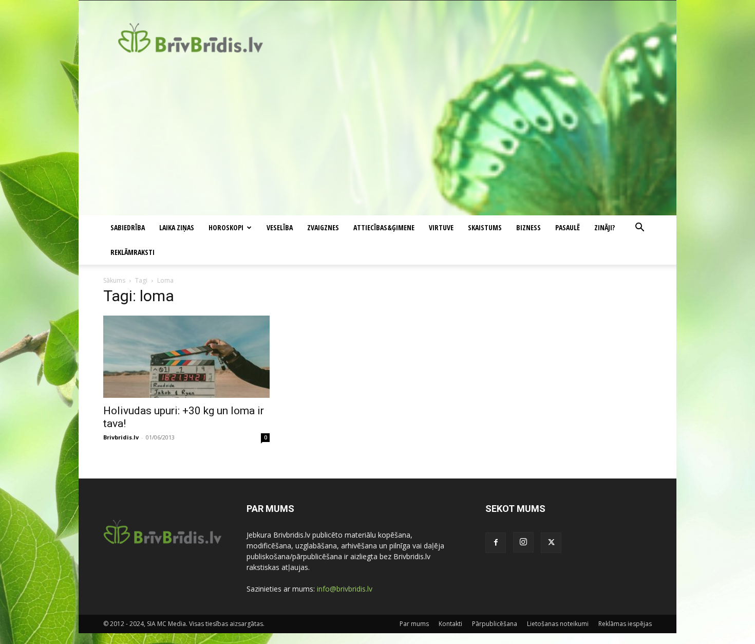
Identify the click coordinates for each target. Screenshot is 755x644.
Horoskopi (226, 227)
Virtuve (441, 227)
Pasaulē (567, 227)
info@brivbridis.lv (344, 589)
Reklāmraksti (132, 252)
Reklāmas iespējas (625, 623)
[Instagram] (523, 542)
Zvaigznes (323, 227)
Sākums (114, 280)
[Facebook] (495, 542)
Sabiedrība (127, 227)
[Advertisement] (377, 138)
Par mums (414, 623)
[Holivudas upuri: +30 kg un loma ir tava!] (186, 357)
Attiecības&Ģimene (383, 227)
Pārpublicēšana (494, 623)
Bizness (528, 227)
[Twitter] (551, 542)
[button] (639, 228)
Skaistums (485, 227)
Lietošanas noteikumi (558, 623)
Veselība (280, 227)
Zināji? (604, 227)
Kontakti (450, 623)
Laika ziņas (176, 227)
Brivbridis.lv (121, 437)
